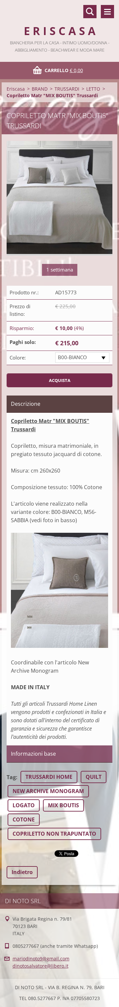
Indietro (22, 872)
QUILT (93, 776)
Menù (107, 11)
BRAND (40, 89)
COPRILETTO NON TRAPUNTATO (54, 833)
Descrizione (25, 403)
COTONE (24, 819)
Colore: (18, 357)
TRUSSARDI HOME (48, 776)
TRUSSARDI (67, 89)
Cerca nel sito (90, 11)
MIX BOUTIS (63, 805)
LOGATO (24, 805)
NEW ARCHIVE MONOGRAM (48, 791)
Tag (11, 777)
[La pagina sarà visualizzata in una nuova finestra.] (59, 198)
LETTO (93, 89)
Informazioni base (33, 753)
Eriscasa (16, 89)
